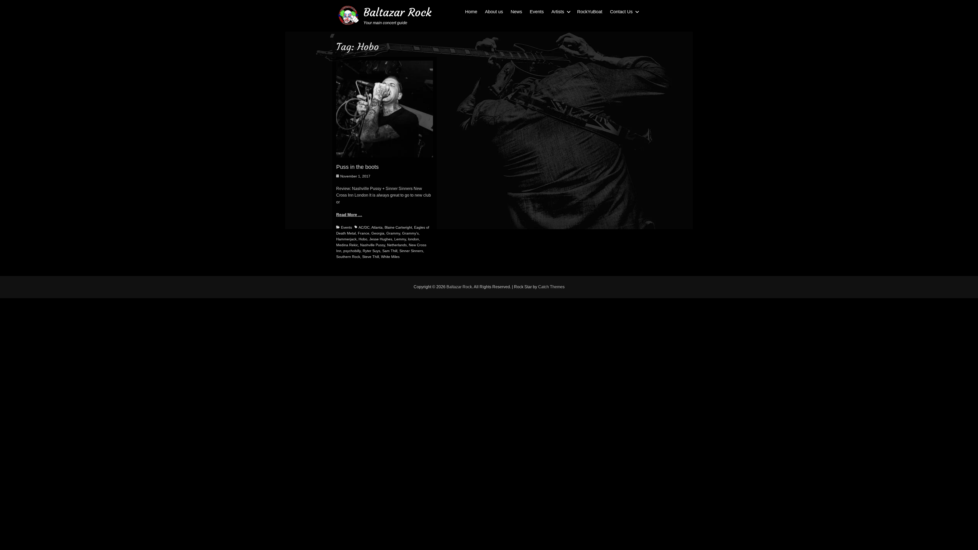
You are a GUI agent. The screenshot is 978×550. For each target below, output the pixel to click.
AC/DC (364, 227)
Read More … (349, 215)
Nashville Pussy (372, 245)
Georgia (377, 233)
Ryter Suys (371, 251)
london (413, 239)
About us (494, 11)
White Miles (390, 257)
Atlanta (377, 227)
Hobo (363, 239)
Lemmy (400, 239)
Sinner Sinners (411, 251)
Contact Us (621, 11)
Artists (557, 11)
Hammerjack (346, 239)
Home (471, 11)
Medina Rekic (347, 245)
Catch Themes (551, 287)
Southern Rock (348, 257)
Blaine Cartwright (398, 227)
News (516, 11)
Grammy (393, 233)
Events (537, 11)
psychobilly (352, 251)
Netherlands (397, 245)
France (363, 233)
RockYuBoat (589, 11)
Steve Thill (370, 257)
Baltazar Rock (397, 12)
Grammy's (410, 233)
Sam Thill (389, 251)
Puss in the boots (357, 167)
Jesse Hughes (380, 239)
